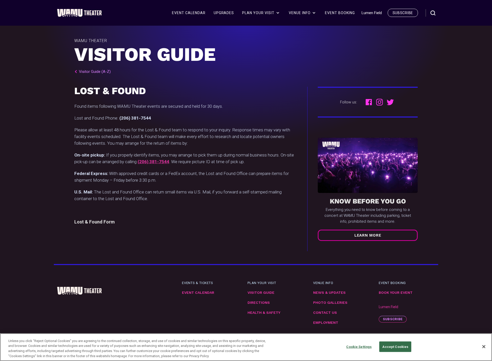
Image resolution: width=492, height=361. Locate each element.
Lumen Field (388, 307)
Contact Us (325, 312)
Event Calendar (198, 292)
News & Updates (329, 292)
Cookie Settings (359, 347)
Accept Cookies (395, 347)
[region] (246, 347)
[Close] (483, 346)
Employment (325, 322)
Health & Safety (264, 312)
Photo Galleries (330, 302)
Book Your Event (396, 292)
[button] (261, 13)
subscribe (403, 13)
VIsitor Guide (261, 292)
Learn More (367, 235)
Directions (259, 302)
